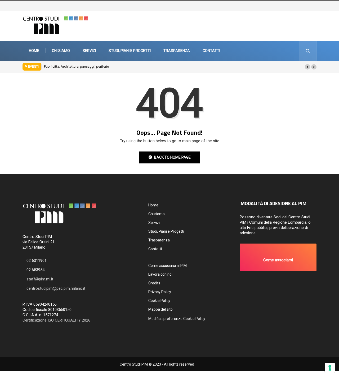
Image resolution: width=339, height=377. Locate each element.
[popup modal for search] (307, 51)
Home (34, 51)
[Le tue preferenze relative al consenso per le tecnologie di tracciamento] (330, 368)
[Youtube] (317, 5)
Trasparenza (176, 51)
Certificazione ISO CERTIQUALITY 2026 (56, 320)
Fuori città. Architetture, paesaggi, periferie (76, 66)
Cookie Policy (159, 300)
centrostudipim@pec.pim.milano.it (55, 288)
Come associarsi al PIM (167, 265)
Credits (154, 283)
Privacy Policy (159, 292)
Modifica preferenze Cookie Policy (176, 319)
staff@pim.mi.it (39, 279)
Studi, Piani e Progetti (130, 51)
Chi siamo (61, 51)
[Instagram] (314, 5)
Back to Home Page (172, 157)
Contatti (211, 51)
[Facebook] (312, 5)
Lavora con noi (160, 274)
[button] (307, 67)
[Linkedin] (319, 5)
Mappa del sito (160, 309)
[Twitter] (309, 5)
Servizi (89, 51)
